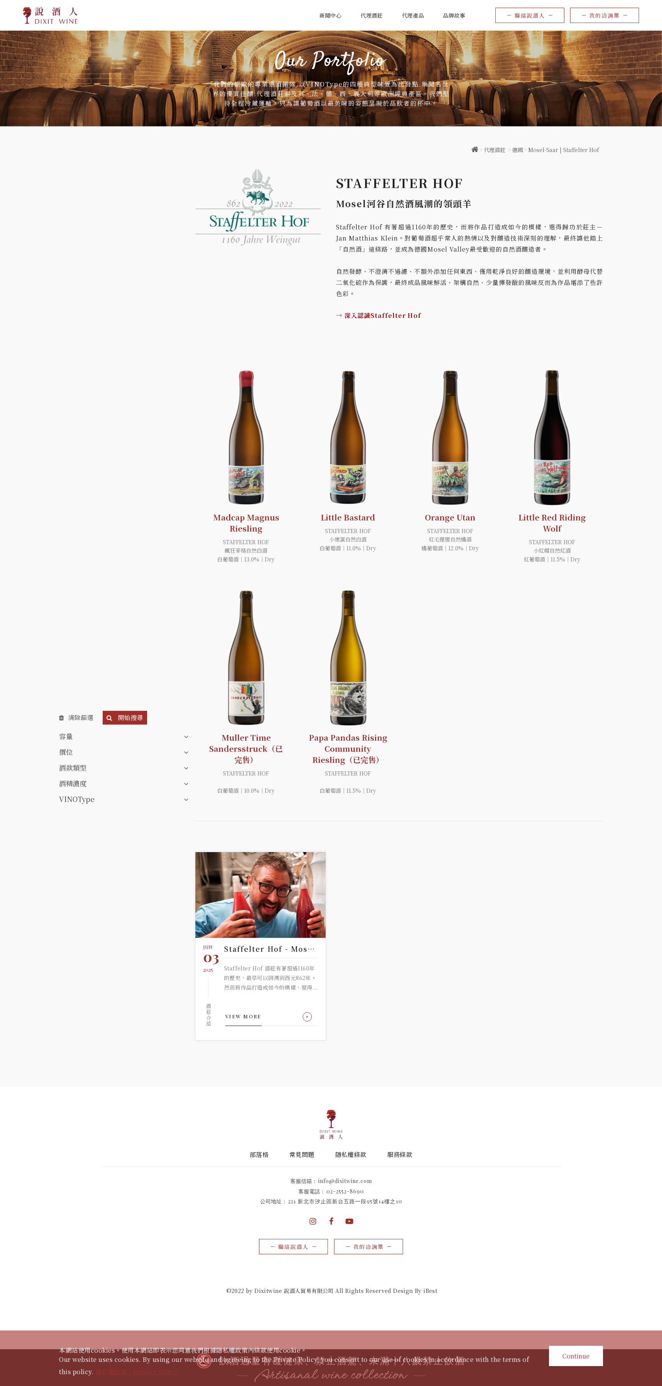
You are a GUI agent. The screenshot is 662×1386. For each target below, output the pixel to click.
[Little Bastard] (348, 437)
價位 (66, 752)
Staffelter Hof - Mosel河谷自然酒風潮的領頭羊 (271, 949)
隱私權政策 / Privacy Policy (137, 1371)
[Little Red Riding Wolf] (552, 437)
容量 (66, 736)
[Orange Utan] (450, 437)
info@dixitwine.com (345, 1181)
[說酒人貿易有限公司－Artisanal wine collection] (474, 150)
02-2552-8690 (345, 1191)
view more (243, 1016)
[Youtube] (349, 1221)
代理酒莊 (494, 150)
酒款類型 (73, 767)
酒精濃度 (73, 783)
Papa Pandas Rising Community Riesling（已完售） (348, 748)
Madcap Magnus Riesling (246, 523)
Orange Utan (450, 517)
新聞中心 (331, 15)
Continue (576, 1356)
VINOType (77, 799)
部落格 (259, 1154)
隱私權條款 (351, 1154)
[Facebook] (331, 1221)
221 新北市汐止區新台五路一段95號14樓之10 (345, 1201)
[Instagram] (312, 1221)
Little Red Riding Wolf (552, 523)
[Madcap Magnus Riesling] (246, 437)
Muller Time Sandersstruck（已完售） (246, 748)
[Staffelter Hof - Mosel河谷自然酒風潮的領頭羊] (260, 895)
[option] (331, 78)
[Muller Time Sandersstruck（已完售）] (246, 657)
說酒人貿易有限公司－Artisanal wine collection (50, 15)
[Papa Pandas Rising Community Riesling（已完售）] (348, 657)
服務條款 (400, 1154)
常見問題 (302, 1154)
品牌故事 (454, 15)
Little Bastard (348, 517)
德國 (517, 150)
